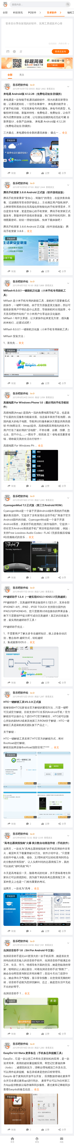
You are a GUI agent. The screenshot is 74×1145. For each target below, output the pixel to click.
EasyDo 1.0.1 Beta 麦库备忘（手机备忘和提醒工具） (33, 1053)
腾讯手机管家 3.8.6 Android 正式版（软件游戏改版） (34, 192)
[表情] (14, 51)
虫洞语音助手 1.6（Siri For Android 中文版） (29, 950)
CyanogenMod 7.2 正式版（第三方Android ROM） (33, 505)
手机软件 (11, 140)
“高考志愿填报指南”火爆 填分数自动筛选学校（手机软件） (37, 843)
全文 (64, 132)
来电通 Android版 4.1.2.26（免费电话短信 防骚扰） (33, 94)
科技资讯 (18, 12)
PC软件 (32, 12)
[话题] (21, 51)
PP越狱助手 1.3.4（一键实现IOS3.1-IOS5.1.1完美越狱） (35, 596)
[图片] (8, 51)
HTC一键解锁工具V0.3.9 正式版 (22, 701)
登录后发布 (60, 51)
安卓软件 (52, 12)
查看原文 (51, 88)
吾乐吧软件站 (20, 84)
